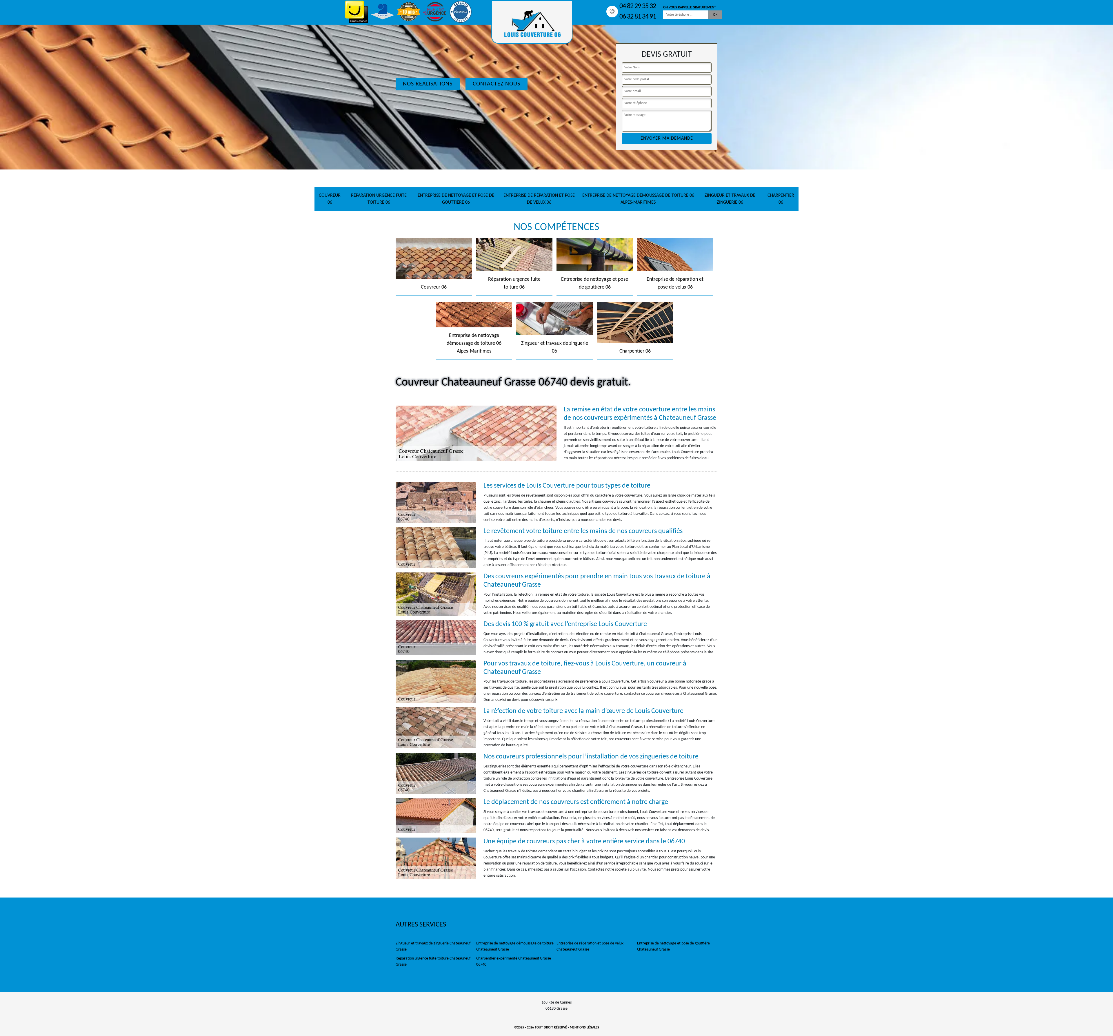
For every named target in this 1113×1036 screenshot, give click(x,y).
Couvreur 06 (330, 199)
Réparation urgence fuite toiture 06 (379, 199)
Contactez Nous (496, 84)
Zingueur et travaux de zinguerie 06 (730, 199)
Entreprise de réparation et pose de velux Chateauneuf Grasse (589, 946)
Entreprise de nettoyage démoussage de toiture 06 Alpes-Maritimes (638, 199)
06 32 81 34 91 (637, 16)
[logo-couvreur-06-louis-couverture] (531, 22)
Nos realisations (427, 84)
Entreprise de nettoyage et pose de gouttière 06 (456, 199)
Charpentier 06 (781, 199)
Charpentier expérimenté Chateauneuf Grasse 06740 (513, 961)
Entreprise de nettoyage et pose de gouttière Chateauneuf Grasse (673, 946)
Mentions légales (584, 1027)
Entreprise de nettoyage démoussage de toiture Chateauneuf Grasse (515, 946)
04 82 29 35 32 (637, 6)
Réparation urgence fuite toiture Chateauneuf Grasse (433, 961)
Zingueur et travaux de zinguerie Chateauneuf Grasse (433, 946)
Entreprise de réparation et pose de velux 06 (539, 199)
